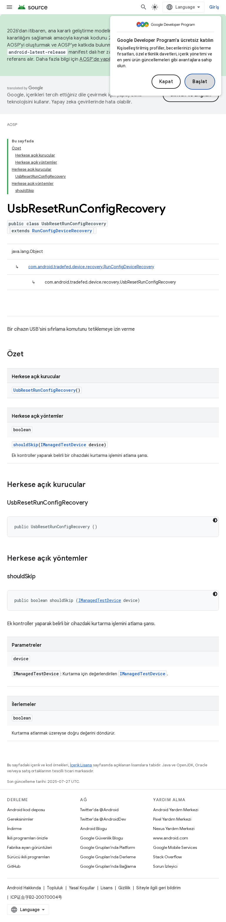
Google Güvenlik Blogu (101, 838)
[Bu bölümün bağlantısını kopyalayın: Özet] (29, 354)
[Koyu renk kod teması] (215, 520)
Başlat (199, 82)
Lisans (106, 887)
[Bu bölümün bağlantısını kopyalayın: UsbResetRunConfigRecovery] (94, 503)
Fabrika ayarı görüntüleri (29, 847)
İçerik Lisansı (81, 765)
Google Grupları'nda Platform (107, 847)
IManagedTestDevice (63, 444)
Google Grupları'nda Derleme (108, 857)
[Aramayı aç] (143, 7)
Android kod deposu (26, 809)
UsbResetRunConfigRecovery (44, 390)
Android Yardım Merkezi (175, 809)
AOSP (12, 124)
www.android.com (170, 838)
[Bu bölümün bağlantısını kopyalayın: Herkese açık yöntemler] (93, 558)
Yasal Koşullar (82, 887)
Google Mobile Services (175, 847)
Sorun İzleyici (165, 866)
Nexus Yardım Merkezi (174, 828)
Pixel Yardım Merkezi (172, 819)
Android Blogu (93, 828)
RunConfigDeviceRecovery (62, 230)
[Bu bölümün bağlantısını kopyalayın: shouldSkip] (41, 576)
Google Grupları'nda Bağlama (108, 866)
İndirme (14, 828)
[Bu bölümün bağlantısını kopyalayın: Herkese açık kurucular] (91, 485)
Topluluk (55, 887)
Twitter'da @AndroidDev (103, 819)
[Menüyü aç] (9, 7)
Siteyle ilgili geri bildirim (158, 887)
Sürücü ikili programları (28, 857)
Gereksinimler (20, 819)
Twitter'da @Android (99, 809)
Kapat (166, 82)
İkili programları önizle (27, 838)
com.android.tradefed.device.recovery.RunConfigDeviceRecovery (91, 266)
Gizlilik (124, 887)
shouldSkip (25, 444)
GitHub (13, 866)
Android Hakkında (24, 887)
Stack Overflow (167, 857)
